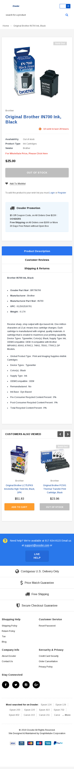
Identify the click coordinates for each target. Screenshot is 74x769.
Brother (9, 110)
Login (52, 192)
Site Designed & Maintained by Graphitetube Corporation (37, 733)
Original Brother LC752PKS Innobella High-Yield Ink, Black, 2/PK (19, 489)
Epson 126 (61, 704)
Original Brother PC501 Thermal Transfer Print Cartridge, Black (54, 489)
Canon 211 (44, 715)
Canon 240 (59, 715)
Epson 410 (44, 710)
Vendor (9, 148)
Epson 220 (29, 710)
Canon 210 (29, 715)
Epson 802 (14, 715)
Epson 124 (46, 704)
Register (62, 192)
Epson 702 (59, 710)
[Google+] (36, 684)
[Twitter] (16, 684)
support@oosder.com (37, 545)
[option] (19, 479)
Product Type (12, 144)
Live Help (37, 556)
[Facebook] (5, 684)
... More (66, 715)
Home (6, 26)
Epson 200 (15, 710)
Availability (11, 139)
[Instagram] (26, 684)
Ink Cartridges (30, 144)
